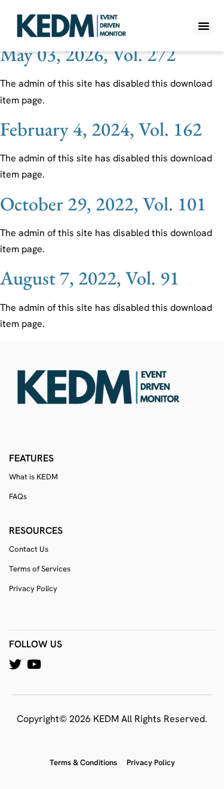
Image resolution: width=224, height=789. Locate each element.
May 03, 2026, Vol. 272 (88, 54)
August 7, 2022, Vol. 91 (89, 277)
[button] (204, 26)
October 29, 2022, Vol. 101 (103, 203)
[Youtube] (33, 664)
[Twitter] (15, 664)
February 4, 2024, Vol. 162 (101, 129)
